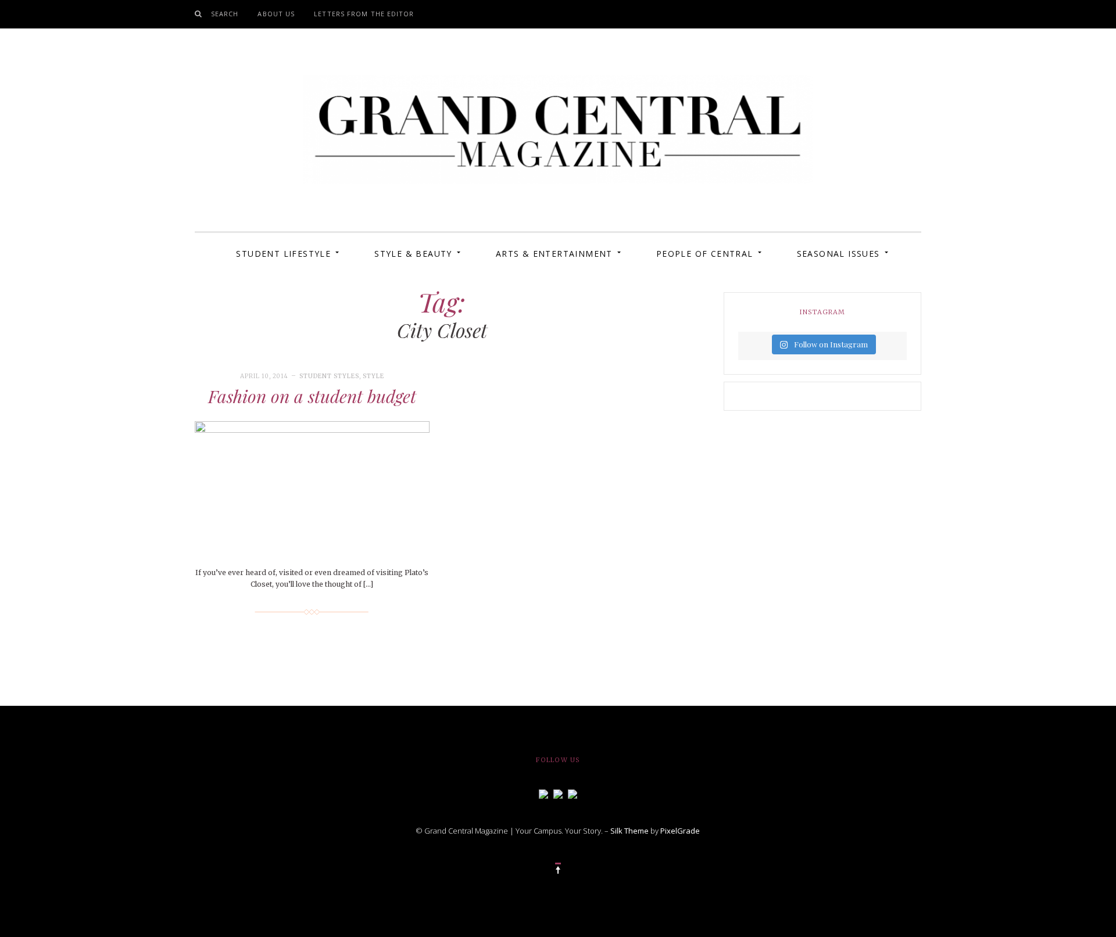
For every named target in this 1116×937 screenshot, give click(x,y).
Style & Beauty (413, 253)
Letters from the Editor (364, 13)
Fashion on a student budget (312, 396)
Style (373, 376)
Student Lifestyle (283, 253)
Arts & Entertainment (554, 253)
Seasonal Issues (838, 253)
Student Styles (329, 376)
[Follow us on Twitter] (558, 793)
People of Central (704, 253)
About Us (276, 13)
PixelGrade (680, 830)
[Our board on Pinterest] (573, 793)
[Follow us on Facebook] (543, 793)
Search (225, 13)
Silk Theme (629, 830)
